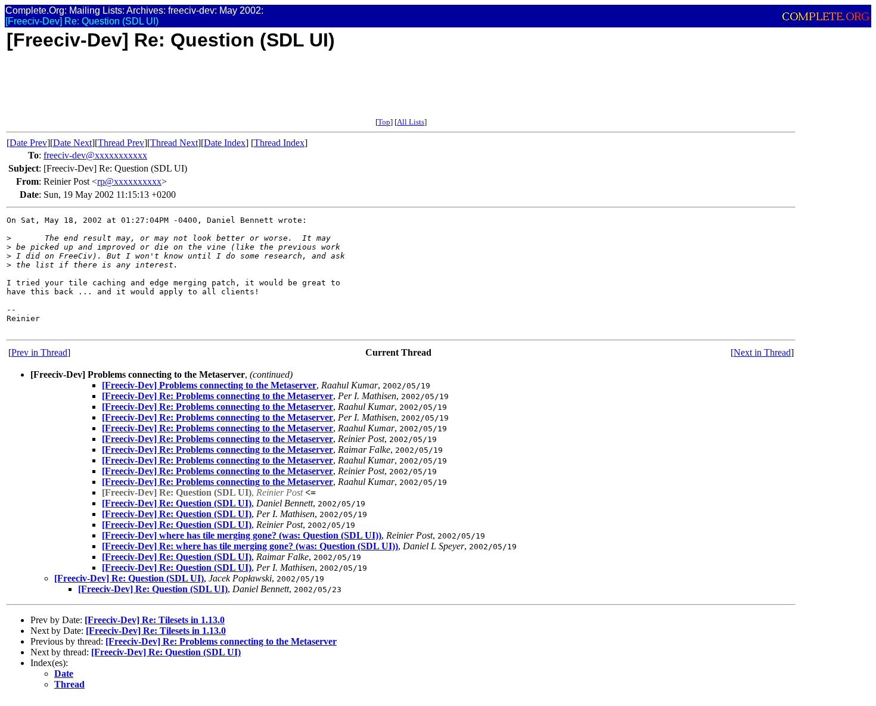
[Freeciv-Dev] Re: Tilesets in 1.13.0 (155, 620)
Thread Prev (121, 143)
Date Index (225, 143)
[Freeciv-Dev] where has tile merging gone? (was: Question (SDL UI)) (241, 535)
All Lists (410, 121)
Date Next (72, 143)
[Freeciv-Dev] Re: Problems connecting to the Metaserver (217, 396)
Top (384, 121)
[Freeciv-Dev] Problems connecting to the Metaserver (209, 385)
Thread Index (279, 143)
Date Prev (28, 143)
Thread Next (174, 143)
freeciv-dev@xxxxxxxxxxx (95, 155)
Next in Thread (762, 352)
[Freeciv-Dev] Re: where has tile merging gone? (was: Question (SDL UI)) (250, 546)
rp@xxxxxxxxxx (129, 181)
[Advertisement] (223, 90)
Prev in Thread (39, 352)
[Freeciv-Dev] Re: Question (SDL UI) (176, 503)
